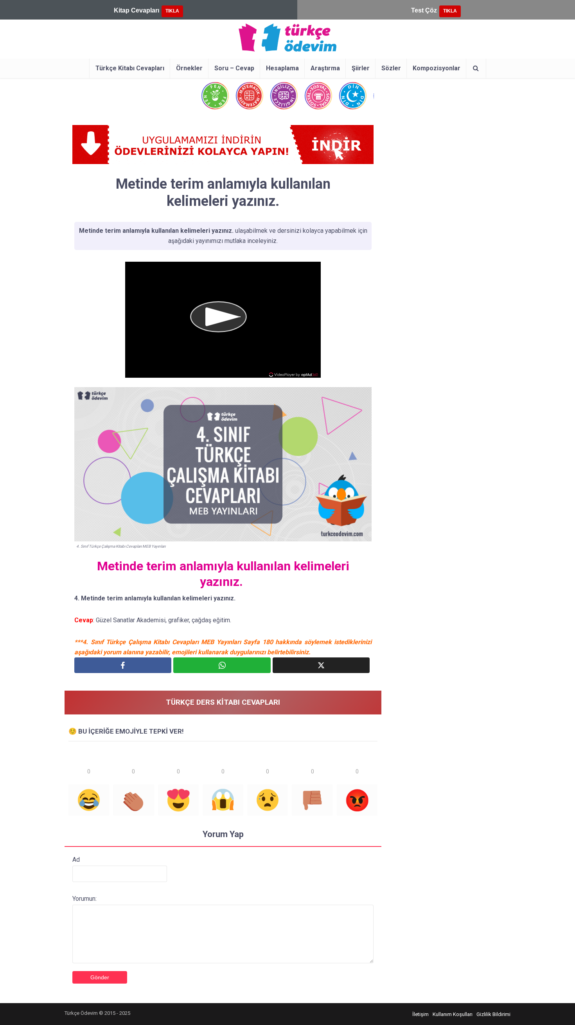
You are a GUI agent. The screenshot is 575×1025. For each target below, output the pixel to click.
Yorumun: (84, 898)
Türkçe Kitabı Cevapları (129, 68)
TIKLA (172, 11)
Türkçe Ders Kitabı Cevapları (223, 702)
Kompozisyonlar (436, 68)
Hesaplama (282, 68)
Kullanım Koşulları (453, 1014)
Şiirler (361, 68)
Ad (76, 859)
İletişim (420, 1014)
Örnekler (189, 68)
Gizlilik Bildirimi (493, 1014)
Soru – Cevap (234, 68)
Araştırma (325, 68)
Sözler (391, 68)
